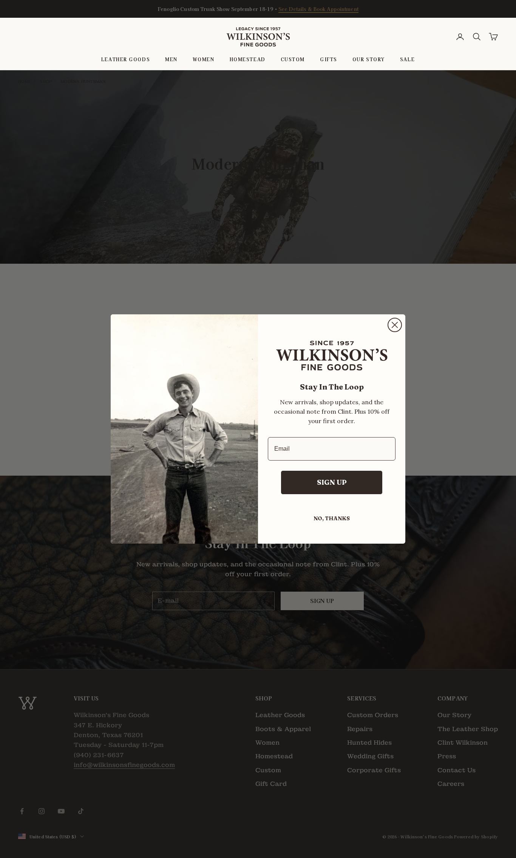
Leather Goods (125, 59)
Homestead (248, 59)
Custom (293, 59)
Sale (407, 59)
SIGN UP (332, 482)
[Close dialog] (395, 325)
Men (171, 59)
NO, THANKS (332, 518)
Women (204, 59)
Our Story (368, 59)
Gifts (328, 59)
